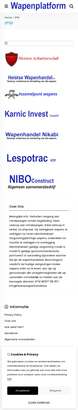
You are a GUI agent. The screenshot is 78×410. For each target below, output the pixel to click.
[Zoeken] (71, 6)
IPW (17, 17)
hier (9, 379)
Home (8, 17)
